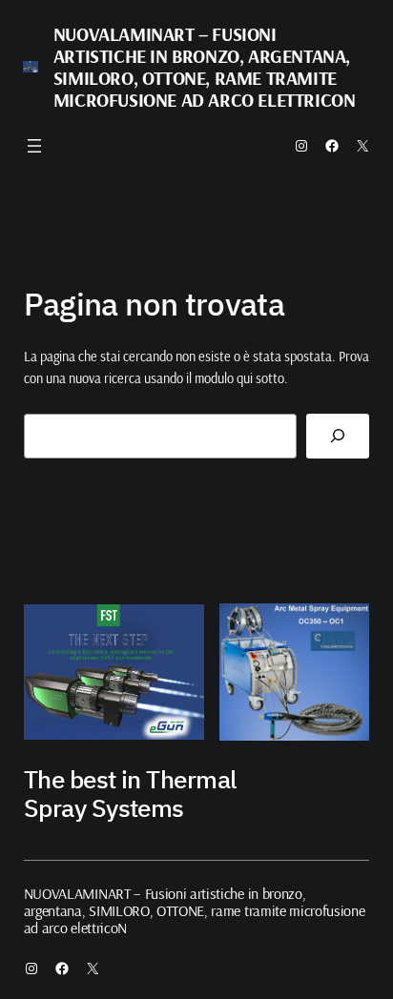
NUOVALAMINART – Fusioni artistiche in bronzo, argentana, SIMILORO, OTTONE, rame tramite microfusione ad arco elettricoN (204, 67)
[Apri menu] (34, 145)
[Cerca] (337, 436)
